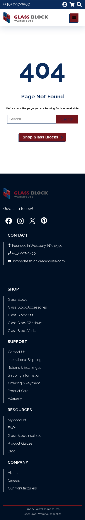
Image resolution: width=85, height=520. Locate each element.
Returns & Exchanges (24, 368)
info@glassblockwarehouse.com (39, 261)
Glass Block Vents (22, 331)
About (13, 473)
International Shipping (24, 360)
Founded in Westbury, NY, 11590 (37, 246)
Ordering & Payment (24, 383)
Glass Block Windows (25, 323)
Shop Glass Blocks (40, 137)
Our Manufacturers (22, 488)
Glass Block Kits (20, 315)
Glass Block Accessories (27, 307)
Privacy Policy (34, 508)
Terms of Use (52, 508)
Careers (14, 480)
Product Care (18, 391)
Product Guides (20, 443)
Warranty (15, 399)
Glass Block (17, 299)
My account (17, 420)
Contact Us (17, 352)
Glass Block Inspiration (25, 436)
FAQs (12, 428)
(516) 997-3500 (16, 4)
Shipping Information (24, 375)
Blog (11, 451)
